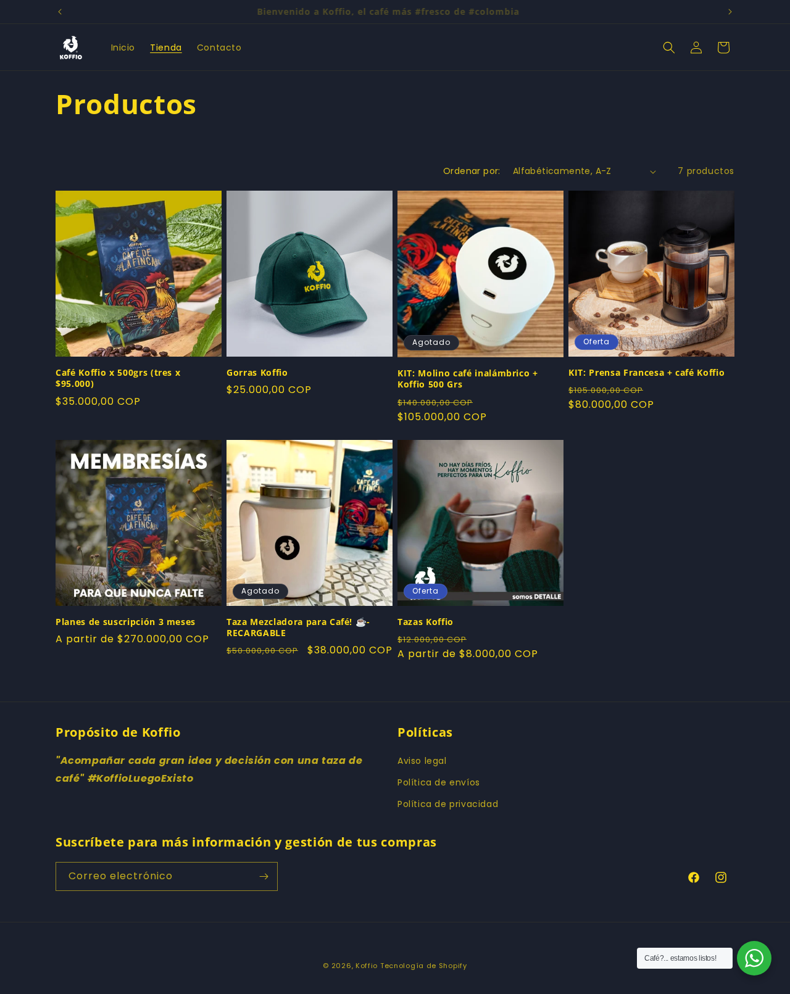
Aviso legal (422, 761)
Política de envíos (438, 782)
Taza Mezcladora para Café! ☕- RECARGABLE (298, 627)
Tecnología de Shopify (423, 966)
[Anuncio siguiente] (730, 11)
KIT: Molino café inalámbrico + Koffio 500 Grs (467, 379)
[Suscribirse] (263, 876)
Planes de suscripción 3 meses (126, 621)
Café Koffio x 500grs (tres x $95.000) (118, 378)
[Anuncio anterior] (59, 11)
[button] (669, 47)
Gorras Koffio (257, 372)
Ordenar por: (472, 171)
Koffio (367, 966)
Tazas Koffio (425, 621)
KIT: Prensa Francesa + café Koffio (646, 372)
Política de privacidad (447, 804)
